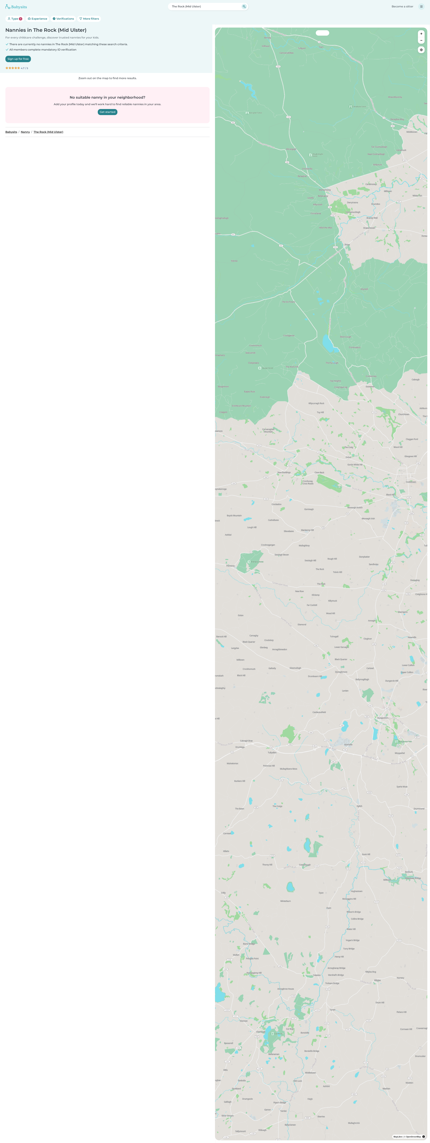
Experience (39, 18)
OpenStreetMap (413, 1136)
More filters (90, 18)
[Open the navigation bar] (421, 6)
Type (16, 18)
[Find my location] (421, 49)
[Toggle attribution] (424, 1137)
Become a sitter (402, 6)
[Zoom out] (421, 40)
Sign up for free (18, 58)
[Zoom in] (421, 33)
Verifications (65, 18)
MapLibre (398, 1136)
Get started (107, 112)
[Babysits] (16, 6)
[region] (321, 584)
